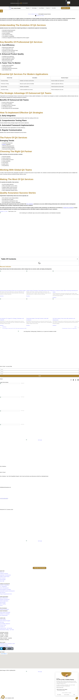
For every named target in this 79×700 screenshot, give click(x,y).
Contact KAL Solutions (68, 207)
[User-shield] (12, 648)
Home (29, 14)
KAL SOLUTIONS (16, 8)
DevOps (4, 144)
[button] (77, 258)
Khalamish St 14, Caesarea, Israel (6, 509)
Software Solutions (34, 14)
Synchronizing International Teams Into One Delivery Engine (13, 290)
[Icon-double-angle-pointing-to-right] (9, 648)
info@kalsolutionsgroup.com (5, 487)
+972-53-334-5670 (4, 498)
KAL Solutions (29, 203)
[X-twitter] (4, 648)
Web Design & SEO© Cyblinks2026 (7, 670)
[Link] (6, 648)
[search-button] (68, 4)
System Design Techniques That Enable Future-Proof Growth (39, 290)
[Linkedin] (1, 648)
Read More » (55, 297)
